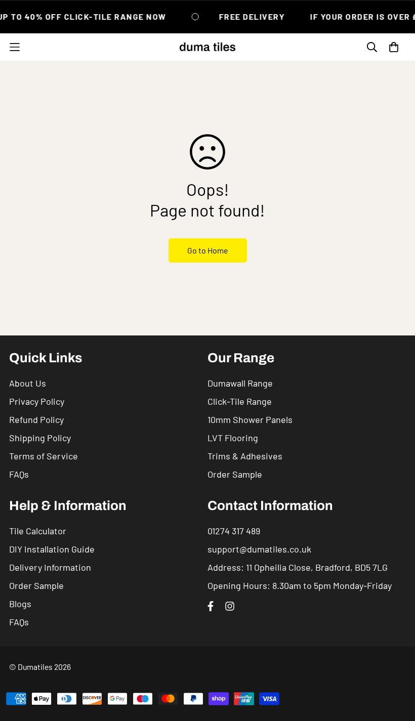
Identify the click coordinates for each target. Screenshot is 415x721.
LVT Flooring (233, 437)
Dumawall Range (240, 383)
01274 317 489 (234, 530)
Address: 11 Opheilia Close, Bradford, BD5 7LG (298, 567)
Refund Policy (36, 419)
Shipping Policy (40, 437)
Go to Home (207, 250)
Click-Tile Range (240, 401)
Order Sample (235, 474)
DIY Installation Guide (52, 549)
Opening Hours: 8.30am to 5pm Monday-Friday (300, 585)
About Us (27, 383)
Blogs (20, 603)
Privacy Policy (36, 401)
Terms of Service (43, 455)
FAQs (19, 474)
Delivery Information (50, 567)
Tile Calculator (37, 530)
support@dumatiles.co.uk (259, 549)
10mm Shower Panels (250, 419)
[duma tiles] (207, 47)
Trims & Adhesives (245, 455)
